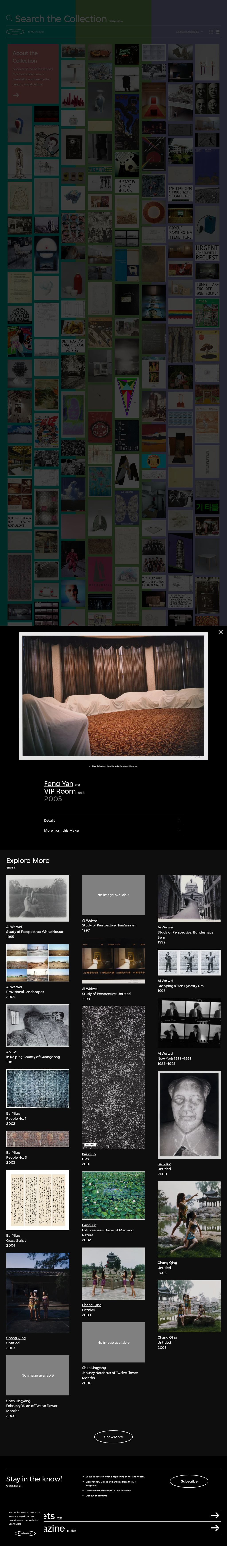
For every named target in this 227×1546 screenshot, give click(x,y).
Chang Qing (15, 1338)
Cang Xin (89, 1225)
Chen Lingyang (18, 1401)
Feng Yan (58, 783)
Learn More (15, 1523)
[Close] (220, 632)
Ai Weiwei (14, 926)
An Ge (11, 1052)
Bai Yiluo (13, 1113)
